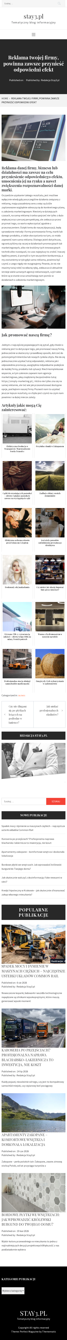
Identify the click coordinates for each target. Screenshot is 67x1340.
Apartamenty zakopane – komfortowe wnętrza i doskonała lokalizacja (33, 853)
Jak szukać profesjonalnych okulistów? (49, 710)
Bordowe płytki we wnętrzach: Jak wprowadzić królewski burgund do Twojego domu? (31, 866)
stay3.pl (33, 16)
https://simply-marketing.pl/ (17, 381)
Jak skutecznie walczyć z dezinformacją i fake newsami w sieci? (32, 879)
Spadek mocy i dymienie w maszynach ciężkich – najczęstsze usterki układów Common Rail (33, 828)
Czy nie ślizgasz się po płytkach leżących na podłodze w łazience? (17, 714)
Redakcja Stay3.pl (50, 80)
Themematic (49, 1331)
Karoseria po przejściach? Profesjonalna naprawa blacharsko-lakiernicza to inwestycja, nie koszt (28, 841)
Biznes (22, 695)
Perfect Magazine (29, 1331)
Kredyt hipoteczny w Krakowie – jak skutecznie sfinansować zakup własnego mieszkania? (33, 892)
